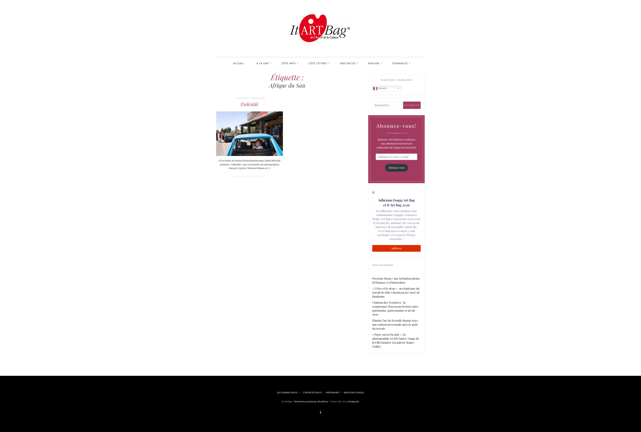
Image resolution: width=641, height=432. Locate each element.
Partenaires (332, 392)
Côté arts (288, 63)
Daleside (250, 104)
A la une (263, 63)
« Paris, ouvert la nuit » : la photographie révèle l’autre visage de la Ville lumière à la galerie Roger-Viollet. (395, 340)
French (381, 88)
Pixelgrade (353, 401)
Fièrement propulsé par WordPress (311, 401)
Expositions (258, 98)
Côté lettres (317, 63)
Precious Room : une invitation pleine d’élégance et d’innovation (396, 280)
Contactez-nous (312, 392)
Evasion (374, 63)
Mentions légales (354, 392)
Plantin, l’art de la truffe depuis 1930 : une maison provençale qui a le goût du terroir (395, 324)
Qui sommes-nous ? (288, 392)
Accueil (238, 63)
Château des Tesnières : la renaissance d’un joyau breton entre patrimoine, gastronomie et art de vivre (395, 308)
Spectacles (348, 63)
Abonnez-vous (396, 167)
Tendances (400, 63)
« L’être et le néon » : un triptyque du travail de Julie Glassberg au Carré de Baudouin (396, 292)
